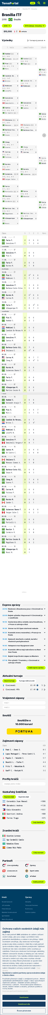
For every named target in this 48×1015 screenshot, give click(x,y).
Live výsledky (12, 865)
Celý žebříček (38, 822)
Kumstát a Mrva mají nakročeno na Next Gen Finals (24, 651)
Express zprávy (30, 912)
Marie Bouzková (7, 919)
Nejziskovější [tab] (9, 797)
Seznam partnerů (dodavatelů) (15, 991)
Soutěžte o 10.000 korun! (24, 722)
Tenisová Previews (31, 905)
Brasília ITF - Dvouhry (30, 9)
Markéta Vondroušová (9, 912)
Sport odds (34, 871)
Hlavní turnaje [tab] (9, 681)
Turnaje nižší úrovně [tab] (26, 681)
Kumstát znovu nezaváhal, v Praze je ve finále (24, 634)
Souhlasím (24, 997)
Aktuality (28, 902)
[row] (24, 240)
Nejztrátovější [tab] (23, 797)
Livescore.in (12, 871)
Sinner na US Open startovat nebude (23, 628)
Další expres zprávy (35, 668)
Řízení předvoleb (24, 1011)
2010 (6, 26)
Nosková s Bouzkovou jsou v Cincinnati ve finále (25, 610)
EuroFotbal (11, 876)
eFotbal (33, 876)
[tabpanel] (24, 687)
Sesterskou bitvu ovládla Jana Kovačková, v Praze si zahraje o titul (25, 623)
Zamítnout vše (24, 1004)
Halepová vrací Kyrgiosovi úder (21, 646)
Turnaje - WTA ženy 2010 (11, 9)
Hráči (4, 897)
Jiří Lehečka (6, 905)
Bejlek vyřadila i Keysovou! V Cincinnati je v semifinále (25, 616)
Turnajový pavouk (36, 40)
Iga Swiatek (5, 916)
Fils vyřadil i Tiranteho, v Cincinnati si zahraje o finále (23, 661)
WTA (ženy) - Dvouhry (33, 26)
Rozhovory (29, 909)
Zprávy (33, 865)
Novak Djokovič (7, 902)
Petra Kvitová (6, 909)
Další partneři (38, 882)
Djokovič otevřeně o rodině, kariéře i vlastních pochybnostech (23, 640)
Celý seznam (38, 853)
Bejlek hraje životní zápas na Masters (23, 656)
